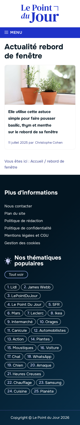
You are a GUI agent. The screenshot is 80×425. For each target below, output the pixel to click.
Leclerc (37, 313)
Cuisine (20, 391)
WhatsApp (42, 356)
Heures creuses (27, 374)
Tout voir (16, 274)
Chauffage (23, 382)
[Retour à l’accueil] (40, 13)
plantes (43, 339)
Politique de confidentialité (27, 228)
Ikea (58, 313)
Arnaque (44, 365)
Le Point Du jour (26, 304)
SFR (56, 304)
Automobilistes (52, 330)
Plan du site (14, 213)
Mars (16, 313)
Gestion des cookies (22, 243)
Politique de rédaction (23, 220)
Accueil (36, 161)
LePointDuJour (24, 296)
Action (18, 339)
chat (16, 356)
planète (47, 391)
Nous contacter (18, 206)
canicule (19, 330)
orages (51, 322)
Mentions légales (19, 235)
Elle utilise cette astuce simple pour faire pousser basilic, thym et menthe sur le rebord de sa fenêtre (33, 121)
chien (18, 365)
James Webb (39, 287)
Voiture (52, 348)
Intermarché (22, 322)
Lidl (13, 287)
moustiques (23, 348)
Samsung (53, 382)
